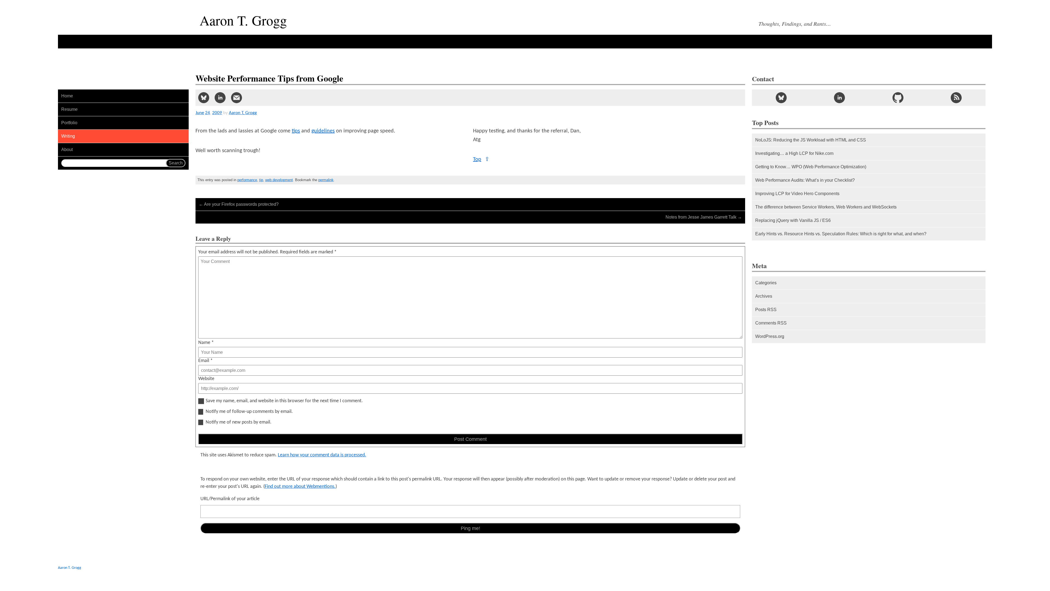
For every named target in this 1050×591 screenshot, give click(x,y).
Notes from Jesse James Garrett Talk (704, 217)
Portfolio (69, 122)
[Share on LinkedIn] (220, 97)
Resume (69, 109)
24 (207, 113)
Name (206, 342)
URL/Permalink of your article (229, 499)
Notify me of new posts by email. (239, 422)
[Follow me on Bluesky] (781, 97)
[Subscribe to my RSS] (956, 97)
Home (67, 96)
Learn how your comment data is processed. (322, 455)
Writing (68, 136)
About (67, 149)
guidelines (323, 131)
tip (261, 180)
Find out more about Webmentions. (300, 486)
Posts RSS (766, 309)
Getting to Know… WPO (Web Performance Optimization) (810, 166)
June (200, 113)
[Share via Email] (236, 97)
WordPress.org (769, 336)
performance (247, 180)
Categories (766, 282)
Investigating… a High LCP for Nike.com (794, 153)
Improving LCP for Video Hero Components (797, 193)
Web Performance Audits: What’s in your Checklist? (805, 180)
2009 (217, 113)
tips (296, 131)
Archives (763, 296)
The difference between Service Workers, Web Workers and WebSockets (826, 207)
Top (481, 159)
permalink (326, 180)
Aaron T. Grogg (69, 568)
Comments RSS (771, 323)
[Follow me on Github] (898, 97)
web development (279, 180)
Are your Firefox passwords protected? (239, 204)
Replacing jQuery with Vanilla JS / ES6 (793, 220)
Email (205, 360)
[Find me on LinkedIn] (839, 97)
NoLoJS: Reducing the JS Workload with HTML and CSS (810, 140)
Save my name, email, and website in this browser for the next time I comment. (284, 401)
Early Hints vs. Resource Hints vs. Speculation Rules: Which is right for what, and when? (840, 233)
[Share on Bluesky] (204, 97)
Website (206, 378)
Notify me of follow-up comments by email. (249, 411)
